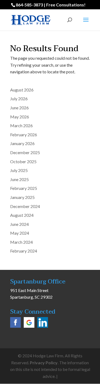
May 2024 (19, 232)
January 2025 (22, 197)
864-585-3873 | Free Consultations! (51, 4)
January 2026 (22, 143)
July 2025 (19, 170)
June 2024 (19, 224)
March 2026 (21, 125)
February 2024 (23, 250)
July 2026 (19, 98)
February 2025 (23, 188)
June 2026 (19, 107)
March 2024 (21, 242)
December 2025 (25, 152)
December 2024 (25, 206)
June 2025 (19, 179)
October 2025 (23, 161)
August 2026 (22, 89)
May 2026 (19, 116)
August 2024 (22, 215)
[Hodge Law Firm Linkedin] (42, 326)
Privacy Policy (44, 362)
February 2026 (23, 134)
